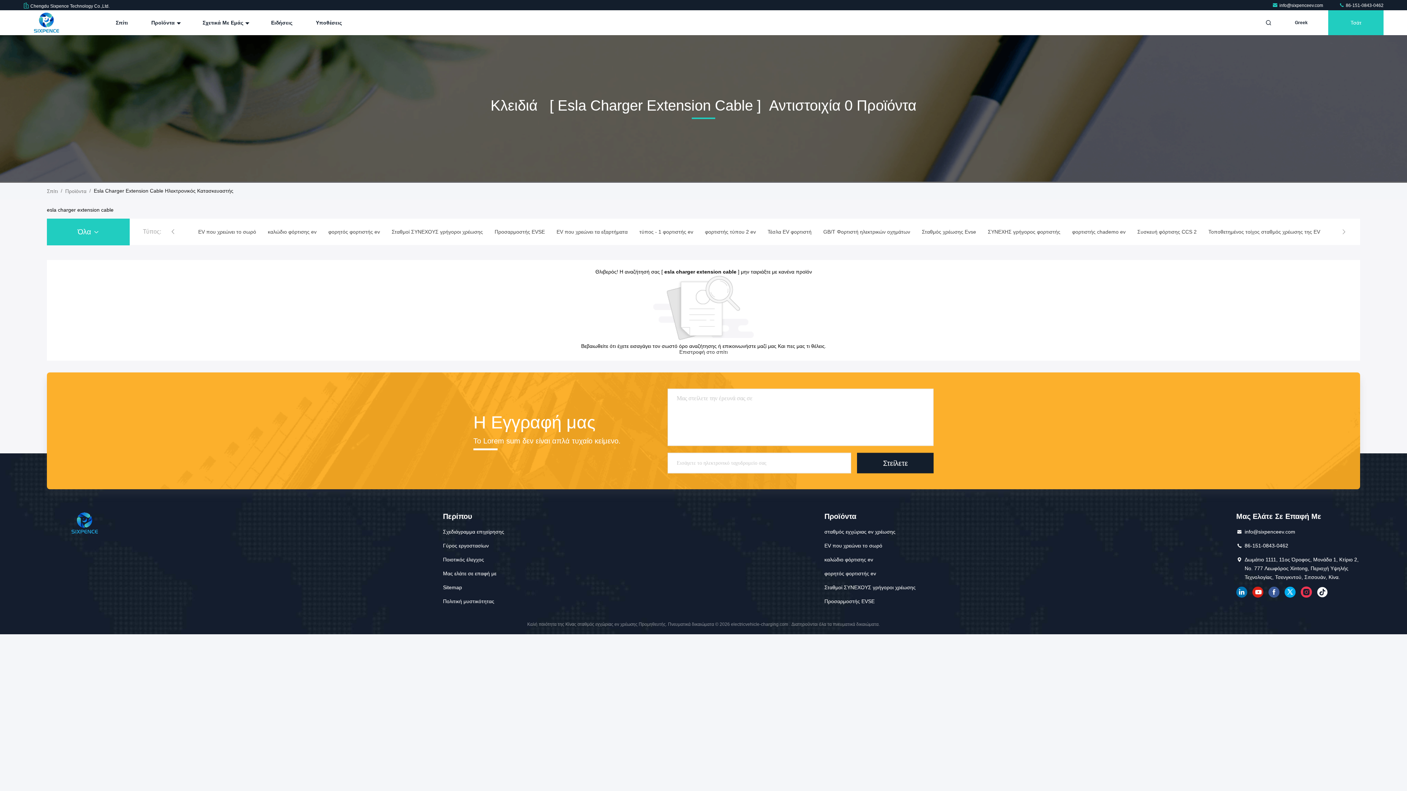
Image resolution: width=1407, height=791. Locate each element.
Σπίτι (122, 23)
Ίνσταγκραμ (1306, 592)
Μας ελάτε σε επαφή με (469, 573)
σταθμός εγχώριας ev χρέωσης (859, 532)
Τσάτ (1356, 23)
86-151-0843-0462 (1364, 5)
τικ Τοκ (1322, 592)
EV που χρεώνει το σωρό (853, 546)
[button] (173, 231)
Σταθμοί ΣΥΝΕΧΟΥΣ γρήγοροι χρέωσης (870, 587)
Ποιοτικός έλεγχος (463, 559)
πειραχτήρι (1290, 592)
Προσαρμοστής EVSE (849, 601)
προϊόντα (75, 191)
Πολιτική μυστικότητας (468, 601)
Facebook (1273, 592)
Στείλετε (895, 463)
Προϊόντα (163, 23)
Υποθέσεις (329, 23)
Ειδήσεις (281, 23)
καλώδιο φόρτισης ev (848, 559)
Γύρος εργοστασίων (466, 546)
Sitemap (452, 587)
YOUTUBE (1257, 592)
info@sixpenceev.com (1301, 5)
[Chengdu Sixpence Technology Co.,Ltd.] (46, 22)
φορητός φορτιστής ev (850, 573)
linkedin (1241, 592)
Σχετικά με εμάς (224, 23)
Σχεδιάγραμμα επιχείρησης (473, 532)
